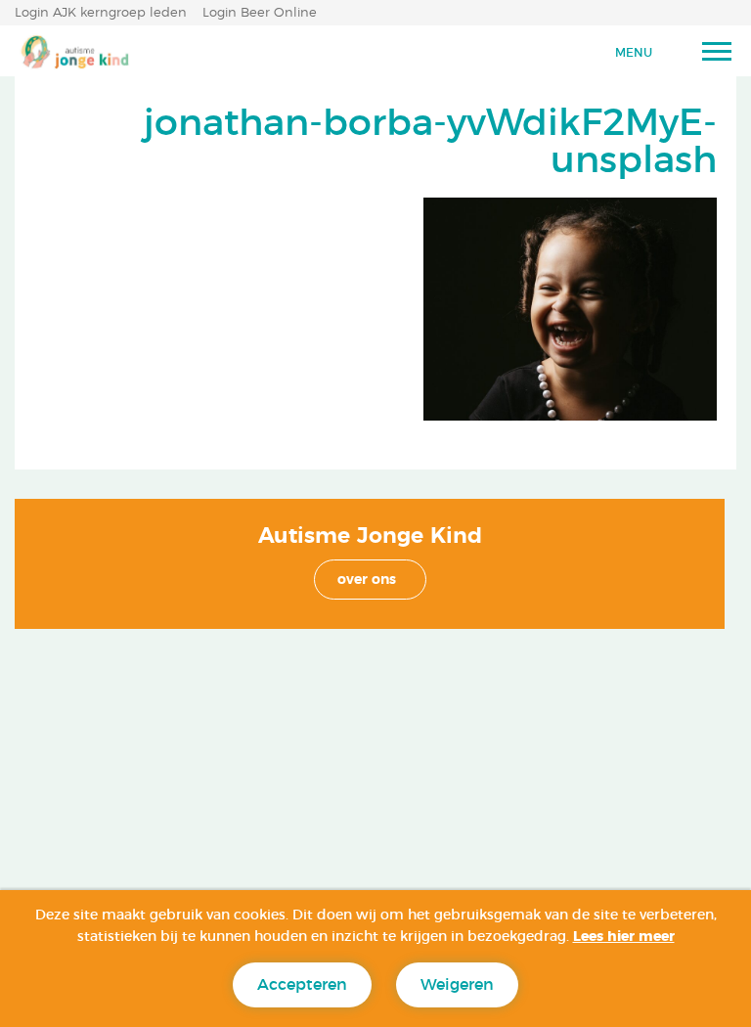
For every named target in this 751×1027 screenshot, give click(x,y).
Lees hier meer (624, 937)
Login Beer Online (259, 13)
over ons (366, 580)
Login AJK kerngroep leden (101, 13)
